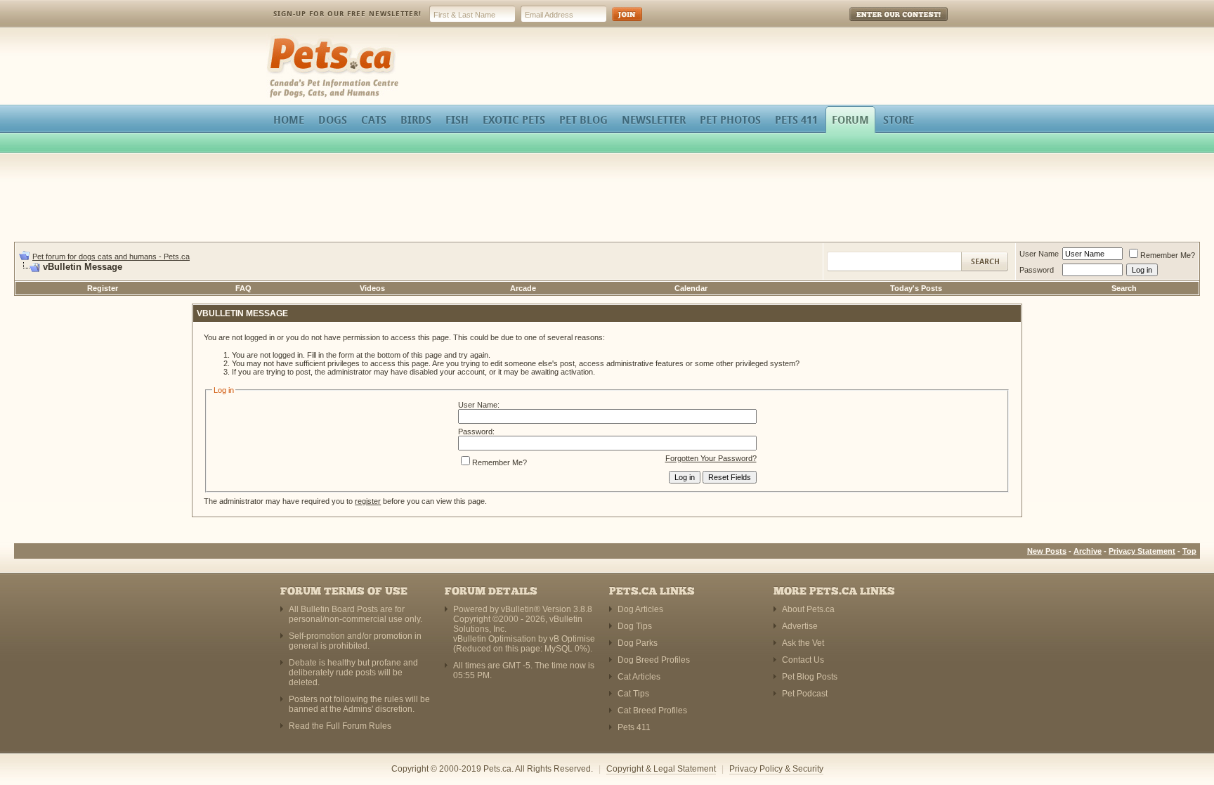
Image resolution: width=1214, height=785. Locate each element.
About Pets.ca (808, 609)
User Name (1039, 253)
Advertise (800, 626)
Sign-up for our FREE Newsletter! (347, 14)
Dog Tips (635, 626)
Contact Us (803, 660)
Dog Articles (640, 609)
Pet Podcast (805, 694)
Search (1124, 288)
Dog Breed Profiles (654, 660)
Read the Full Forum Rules (340, 726)
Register (102, 288)
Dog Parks (638, 643)
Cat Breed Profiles (652, 710)
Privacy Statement (1142, 551)
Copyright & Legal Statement (661, 769)
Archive (1087, 551)
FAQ (243, 288)
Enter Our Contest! (879, 24)
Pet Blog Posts (809, 677)
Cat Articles (639, 677)
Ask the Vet (803, 643)
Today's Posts (916, 288)
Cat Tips (633, 694)
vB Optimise (572, 639)
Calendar (690, 288)
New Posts (1046, 551)
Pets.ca (282, 39)
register (368, 501)
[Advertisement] (607, 199)
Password (1036, 270)
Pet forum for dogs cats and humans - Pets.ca (111, 256)
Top (1189, 551)
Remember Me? (1167, 255)
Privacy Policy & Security (776, 769)
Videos (372, 288)
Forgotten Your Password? (711, 458)
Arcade (523, 288)
